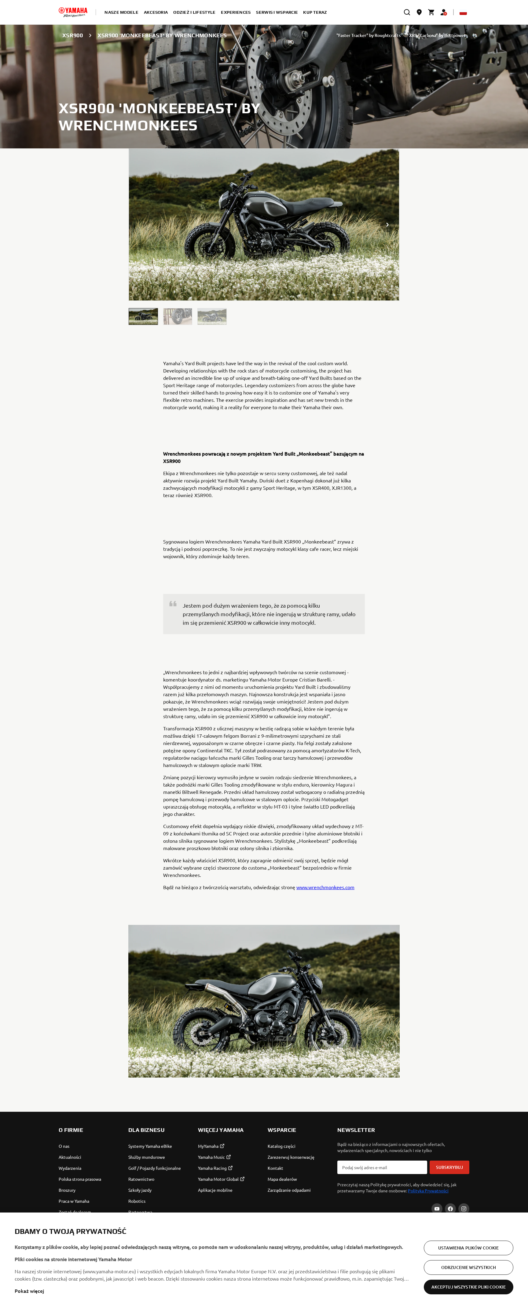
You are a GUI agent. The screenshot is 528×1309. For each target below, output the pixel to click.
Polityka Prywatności (428, 1190)
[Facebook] (450, 1208)
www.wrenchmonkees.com (325, 887)
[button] (143, 316)
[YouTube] (436, 1208)
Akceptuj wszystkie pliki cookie (468, 1287)
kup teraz (315, 12)
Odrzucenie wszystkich (468, 1267)
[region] (264, 1261)
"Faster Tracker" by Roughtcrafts (368, 35)
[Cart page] (431, 12)
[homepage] (73, 12)
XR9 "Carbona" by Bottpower (437, 35)
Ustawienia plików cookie (468, 1248)
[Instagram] (463, 1208)
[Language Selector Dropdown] (463, 12)
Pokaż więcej (29, 1290)
